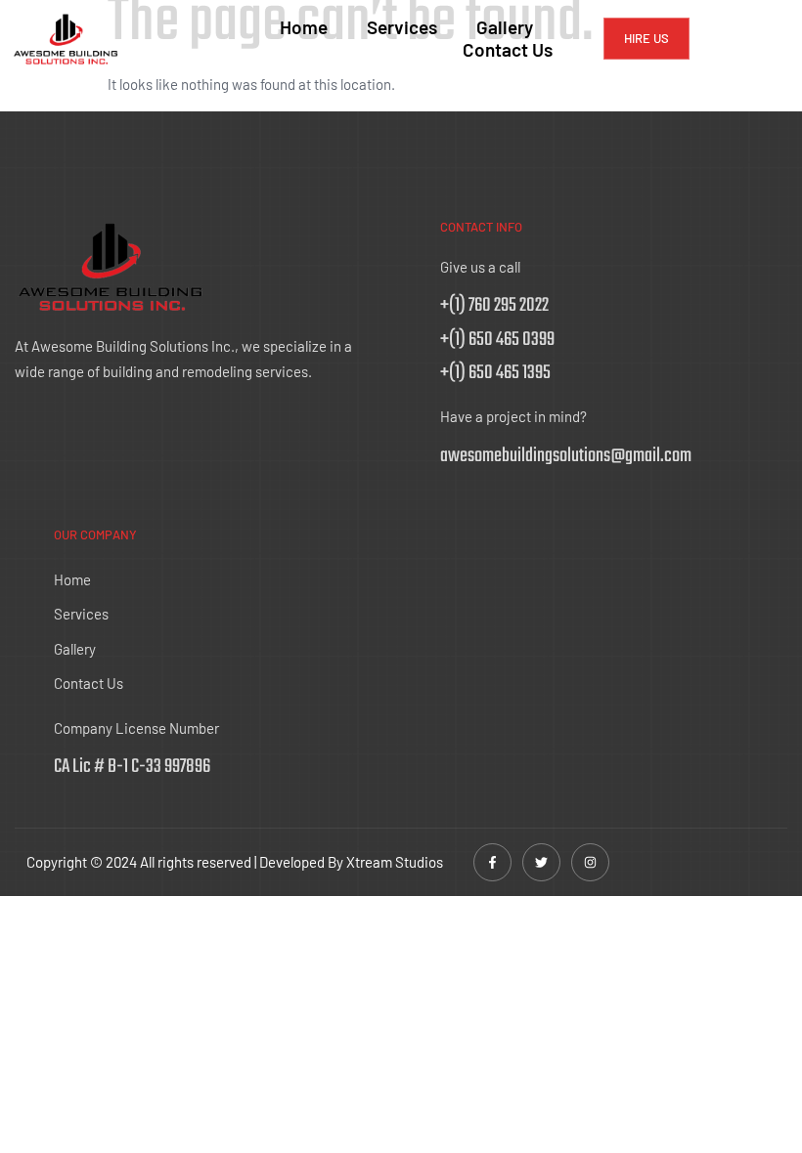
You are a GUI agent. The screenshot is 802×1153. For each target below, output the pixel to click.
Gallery (504, 27)
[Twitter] (541, 862)
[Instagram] (590, 862)
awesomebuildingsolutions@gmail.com (565, 456)
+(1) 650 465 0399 (497, 339)
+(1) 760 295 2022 (494, 305)
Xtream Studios (394, 862)
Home (304, 27)
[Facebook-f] (492, 862)
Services (402, 27)
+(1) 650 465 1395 (495, 373)
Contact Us (508, 50)
